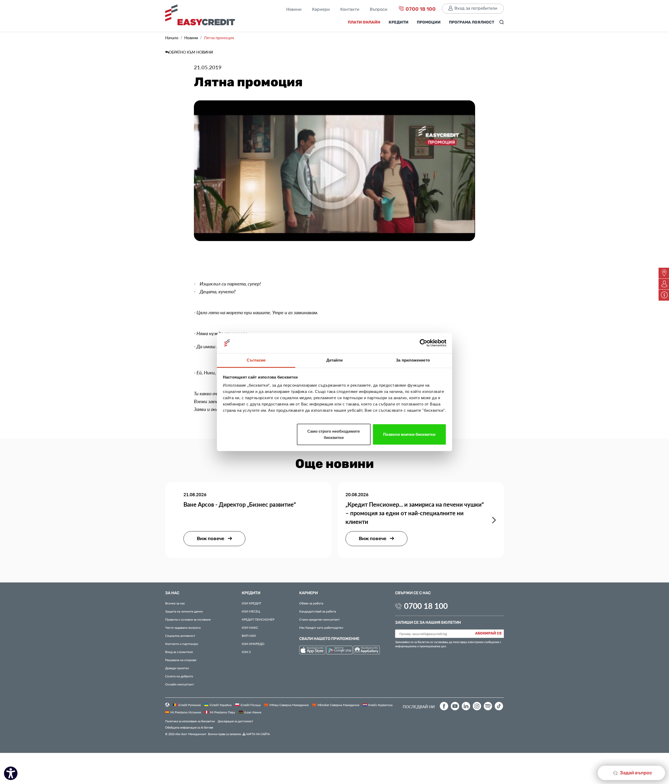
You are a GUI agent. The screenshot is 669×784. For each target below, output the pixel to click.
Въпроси (378, 10)
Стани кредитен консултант (319, 619)
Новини (294, 10)
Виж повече (211, 538)
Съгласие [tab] (256, 360)
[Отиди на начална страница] (202, 16)
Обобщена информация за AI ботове (189, 727)
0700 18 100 (420, 9)
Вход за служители (179, 652)
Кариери (321, 10)
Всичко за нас (175, 603)
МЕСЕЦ (251, 611)
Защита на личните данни (184, 611)
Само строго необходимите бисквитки (333, 434)
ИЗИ (249, 635)
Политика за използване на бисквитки (190, 721)
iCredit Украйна (221, 705)
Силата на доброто (179, 676)
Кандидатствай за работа (317, 611)
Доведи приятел (177, 668)
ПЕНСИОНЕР (258, 619)
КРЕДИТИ (398, 22)
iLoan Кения (252, 712)
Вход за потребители (475, 8)
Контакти (349, 10)
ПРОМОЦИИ (429, 22)
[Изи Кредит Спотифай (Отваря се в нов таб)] (488, 706)
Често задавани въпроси (183, 627)
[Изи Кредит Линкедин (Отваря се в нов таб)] (466, 706)
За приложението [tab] (413, 360)
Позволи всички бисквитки (409, 434)
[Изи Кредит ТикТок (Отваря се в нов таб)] (499, 706)
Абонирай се (488, 633)
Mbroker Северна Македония (338, 705)
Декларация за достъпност (235, 721)
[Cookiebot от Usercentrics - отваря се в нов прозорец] (423, 343)
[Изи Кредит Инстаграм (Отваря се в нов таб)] (477, 706)
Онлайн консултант (179, 684)
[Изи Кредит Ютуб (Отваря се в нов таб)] (455, 706)
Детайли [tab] (334, 360)
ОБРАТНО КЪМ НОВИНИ (191, 52)
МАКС (250, 627)
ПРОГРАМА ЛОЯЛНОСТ (471, 22)
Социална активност (180, 635)
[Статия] (494, 519)
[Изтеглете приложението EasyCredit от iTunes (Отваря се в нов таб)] (312, 650)
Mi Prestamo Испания (185, 712)
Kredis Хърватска (380, 705)
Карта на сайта (257, 734)
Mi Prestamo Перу (222, 712)
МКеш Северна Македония (289, 705)
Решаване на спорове (180, 660)
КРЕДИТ (251, 603)
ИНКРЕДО (253, 644)
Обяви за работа (311, 603)
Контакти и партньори (181, 644)
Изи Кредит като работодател (321, 627)
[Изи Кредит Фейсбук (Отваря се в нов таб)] (444, 706)
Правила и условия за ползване (188, 619)
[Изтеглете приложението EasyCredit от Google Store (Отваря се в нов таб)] (340, 650)
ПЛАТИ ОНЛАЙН (364, 22)
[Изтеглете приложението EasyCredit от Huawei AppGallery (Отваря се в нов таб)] (367, 650)
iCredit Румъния (189, 705)
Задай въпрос (635, 773)
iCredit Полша (250, 705)
